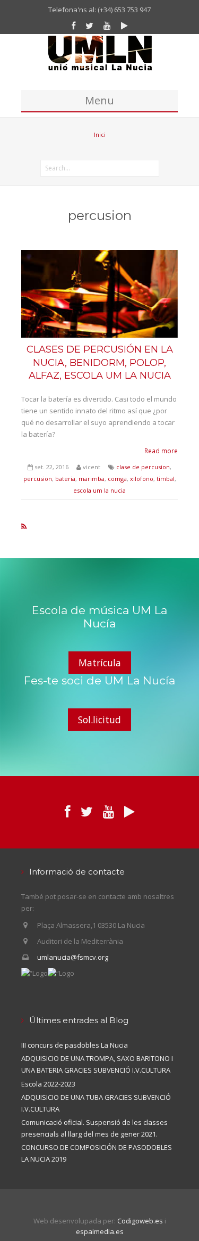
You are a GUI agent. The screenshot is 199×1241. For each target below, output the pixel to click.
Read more (161, 450)
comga (117, 479)
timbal (166, 479)
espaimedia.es (100, 1231)
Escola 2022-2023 (48, 1084)
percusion (37, 479)
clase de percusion (143, 467)
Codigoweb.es (140, 1221)
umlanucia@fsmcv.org (72, 957)
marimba (92, 479)
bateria (65, 479)
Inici (100, 134)
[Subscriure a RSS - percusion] (24, 526)
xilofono (141, 479)
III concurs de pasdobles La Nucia (74, 1045)
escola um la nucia (99, 490)
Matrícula (100, 662)
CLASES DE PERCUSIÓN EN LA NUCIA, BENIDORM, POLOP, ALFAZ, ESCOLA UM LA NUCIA (100, 362)
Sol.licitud (99, 719)
